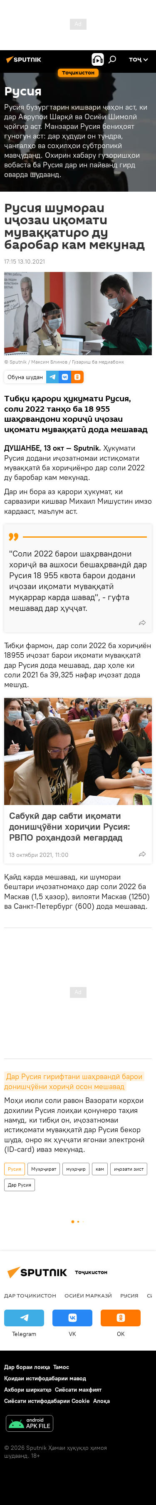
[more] (142, 622)
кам (100, 1169)
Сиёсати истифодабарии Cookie (47, 1401)
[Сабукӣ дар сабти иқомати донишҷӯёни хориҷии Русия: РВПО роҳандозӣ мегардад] (78, 751)
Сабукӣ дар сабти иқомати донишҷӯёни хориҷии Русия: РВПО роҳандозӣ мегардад (69, 826)
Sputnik (19, 362)
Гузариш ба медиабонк (98, 362)
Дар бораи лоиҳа (27, 1367)
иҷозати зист (129, 1169)
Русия (14, 1169)
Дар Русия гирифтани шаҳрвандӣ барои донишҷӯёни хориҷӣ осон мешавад (74, 1081)
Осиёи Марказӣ (88, 1295)
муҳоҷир (76, 1169)
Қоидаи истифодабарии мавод (45, 1378)
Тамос (61, 1367)
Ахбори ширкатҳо (28, 1389)
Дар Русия (19, 1185)
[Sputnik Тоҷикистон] (25, 63)
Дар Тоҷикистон (30, 1295)
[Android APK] (29, 1424)
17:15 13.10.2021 (24, 261)
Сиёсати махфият (78, 1389)
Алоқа (101, 1401)
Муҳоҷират (43, 1169)
